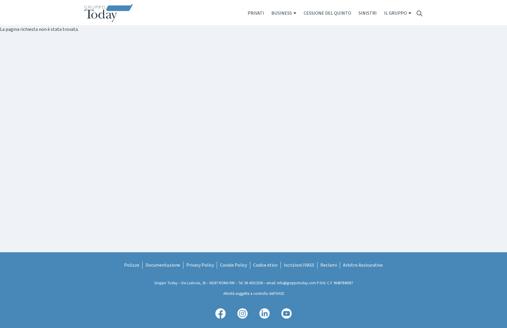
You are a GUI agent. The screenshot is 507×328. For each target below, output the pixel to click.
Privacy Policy (200, 265)
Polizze (131, 265)
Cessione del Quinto (327, 13)
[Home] (111, 13)
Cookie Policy (233, 265)
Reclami (328, 265)
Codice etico (265, 265)
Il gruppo (395, 13)
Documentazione (163, 265)
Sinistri (368, 13)
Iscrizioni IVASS (299, 265)
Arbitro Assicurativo (363, 265)
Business (281, 13)
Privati (256, 13)
